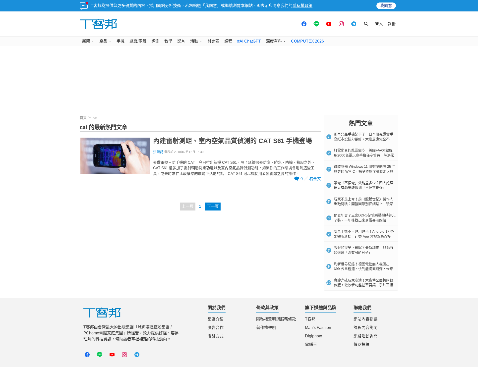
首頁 (83, 117)
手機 (120, 41)
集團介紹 (216, 319)
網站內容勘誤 (365, 319)
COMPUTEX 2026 (307, 41)
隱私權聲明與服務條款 (276, 319)
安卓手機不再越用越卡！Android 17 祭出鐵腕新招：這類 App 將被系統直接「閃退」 (364, 236)
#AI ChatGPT (249, 41)
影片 (181, 41)
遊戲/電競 (137, 41)
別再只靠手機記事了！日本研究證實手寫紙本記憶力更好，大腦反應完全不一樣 (363, 139)
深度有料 (274, 41)
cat (95, 117)
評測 (155, 41)
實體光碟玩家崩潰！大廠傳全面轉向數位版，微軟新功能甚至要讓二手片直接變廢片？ (363, 285)
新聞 (86, 41)
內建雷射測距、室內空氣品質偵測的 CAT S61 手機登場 (232, 141)
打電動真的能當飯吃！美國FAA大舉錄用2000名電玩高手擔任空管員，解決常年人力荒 (364, 155)
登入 (379, 24)
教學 (168, 41)
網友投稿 (361, 344)
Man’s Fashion (318, 327)
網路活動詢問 (365, 336)
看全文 (315, 179)
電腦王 (311, 344)
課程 (228, 41)
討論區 (213, 41)
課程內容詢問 (365, 327)
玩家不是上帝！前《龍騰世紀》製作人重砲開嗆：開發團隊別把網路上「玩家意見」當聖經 (363, 204)
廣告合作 (216, 327)
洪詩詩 (158, 152)
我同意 (386, 5)
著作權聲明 (266, 327)
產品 (103, 41)
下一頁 (213, 206)
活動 (194, 41)
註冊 (392, 24)
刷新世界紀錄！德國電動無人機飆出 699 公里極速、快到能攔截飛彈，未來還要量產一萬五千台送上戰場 (363, 269)
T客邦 (310, 319)
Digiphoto (313, 336)
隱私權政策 (302, 5)
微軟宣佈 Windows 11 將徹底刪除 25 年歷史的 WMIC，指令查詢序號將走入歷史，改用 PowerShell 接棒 (365, 171)
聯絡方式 (216, 336)
